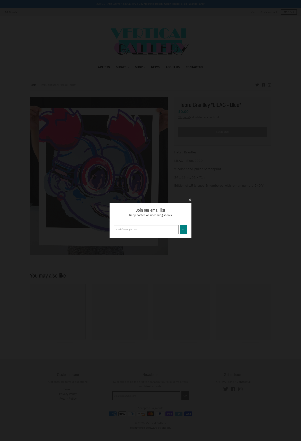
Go (183, 229)
